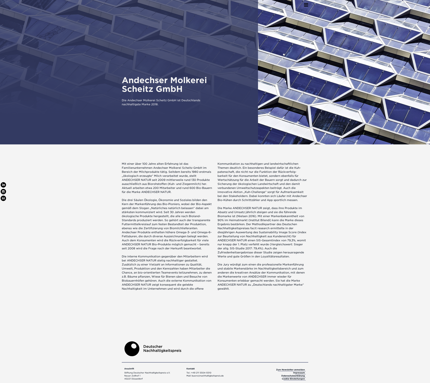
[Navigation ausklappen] (306, 4)
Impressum (299, 372)
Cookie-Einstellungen (293, 378)
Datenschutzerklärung (293, 375)
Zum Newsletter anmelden (290, 369)
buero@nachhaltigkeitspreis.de (208, 375)
